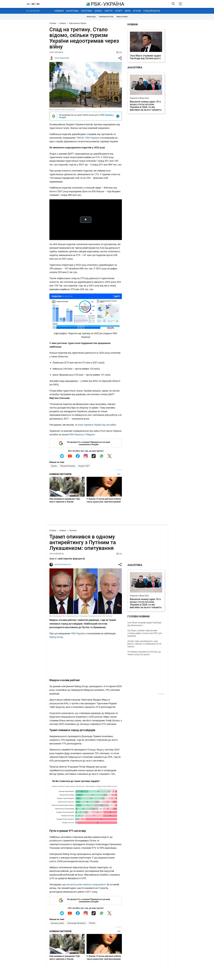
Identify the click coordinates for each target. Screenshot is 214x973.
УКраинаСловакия (67, 466)
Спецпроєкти (151, 11)
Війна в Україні (122, 17)
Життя (108, 11)
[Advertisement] (85, 658)
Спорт (118, 11)
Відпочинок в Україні (77, 23)
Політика (86, 11)
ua (28, 4)
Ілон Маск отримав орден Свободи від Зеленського (145, 57)
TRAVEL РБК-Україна (87, 137)
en (33, 4)
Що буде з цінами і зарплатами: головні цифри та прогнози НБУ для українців (144, 633)
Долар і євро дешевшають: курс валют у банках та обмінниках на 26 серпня (144, 644)
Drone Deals (91, 17)
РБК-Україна (78, 633)
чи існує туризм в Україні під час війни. (95, 424)
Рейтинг (92, 923)
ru (38, 4)
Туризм (54, 466)
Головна (52, 23)
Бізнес (98, 11)
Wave (128, 11)
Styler (137, 11)
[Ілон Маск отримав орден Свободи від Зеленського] (146, 42)
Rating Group (56, 637)
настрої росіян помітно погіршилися (86, 884)
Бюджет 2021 (84, 466)
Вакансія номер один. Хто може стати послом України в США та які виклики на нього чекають (146, 105)
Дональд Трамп (57, 923)
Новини (59, 11)
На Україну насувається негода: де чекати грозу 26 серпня (144, 653)
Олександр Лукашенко (76, 923)
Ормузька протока (106, 17)
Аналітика (72, 11)
